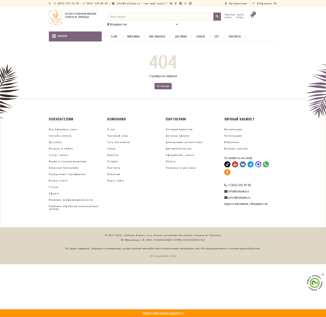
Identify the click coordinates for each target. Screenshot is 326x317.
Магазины (133, 36)
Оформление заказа (180, 155)
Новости (112, 155)
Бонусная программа (64, 167)
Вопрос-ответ (58, 180)
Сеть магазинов (118, 142)
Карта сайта (115, 180)
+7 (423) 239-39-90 (65, 3)
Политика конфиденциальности (71, 199)
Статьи (53, 187)
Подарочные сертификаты (67, 174)
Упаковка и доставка (181, 167)
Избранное (231, 142)
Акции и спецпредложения (68, 161)
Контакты (235, 36)
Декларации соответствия (184, 142)
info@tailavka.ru (128, 3)
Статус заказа (58, 155)
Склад (111, 148)
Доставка (181, 36)
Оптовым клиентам (179, 129)
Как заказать (157, 36)
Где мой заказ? (155, 3)
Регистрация (233, 135)
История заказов (236, 148)
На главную (163, 86)
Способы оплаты (60, 135)
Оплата (200, 36)
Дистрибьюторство (179, 148)
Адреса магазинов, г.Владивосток (246, 204)
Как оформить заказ (63, 129)
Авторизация (237, 3)
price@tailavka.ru (239, 197)
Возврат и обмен (61, 148)
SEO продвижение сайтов (163, 256)
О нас (114, 36)
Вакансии (113, 174)
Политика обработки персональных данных (74, 208)
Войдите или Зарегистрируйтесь (163, 313)
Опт (217, 36)
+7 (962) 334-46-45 (95, 3)
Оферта (54, 193)
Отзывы (112, 161)
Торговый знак (117, 135)
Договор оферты (177, 135)
